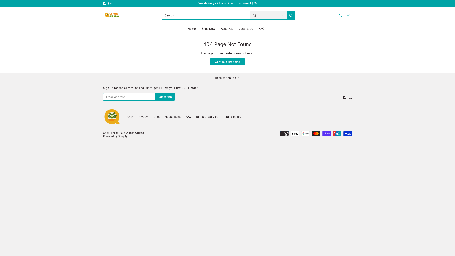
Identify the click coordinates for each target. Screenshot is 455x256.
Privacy (143, 116)
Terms (156, 116)
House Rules (173, 116)
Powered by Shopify (115, 136)
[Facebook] (104, 3)
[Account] (340, 15)
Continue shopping (227, 61)
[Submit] (291, 15)
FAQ (188, 116)
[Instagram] (109, 3)
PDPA (129, 116)
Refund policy (232, 116)
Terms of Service (207, 116)
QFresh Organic (135, 132)
